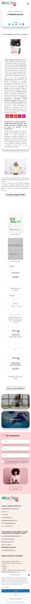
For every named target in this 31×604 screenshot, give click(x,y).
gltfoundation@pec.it (9, 523)
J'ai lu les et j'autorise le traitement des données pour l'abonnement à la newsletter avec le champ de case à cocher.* (17, 462)
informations (12, 461)
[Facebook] (9, 24)
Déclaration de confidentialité (18, 602)
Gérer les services (5, 586)
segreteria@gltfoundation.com (9, 520)
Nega (15, 595)
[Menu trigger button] (28, 3)
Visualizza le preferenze (15, 599)
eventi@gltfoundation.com (8, 550)
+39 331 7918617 (6, 544)
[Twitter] (20, 24)
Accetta (16, 591)
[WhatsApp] (13, 24)
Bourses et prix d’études (15, 388)
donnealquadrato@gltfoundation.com (11, 536)
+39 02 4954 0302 (6, 517)
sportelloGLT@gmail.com (7, 539)
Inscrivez (15, 488)
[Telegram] (16, 24)
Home (10, 11)
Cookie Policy (9, 602)
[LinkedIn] (23, 24)
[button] (29, 575)
